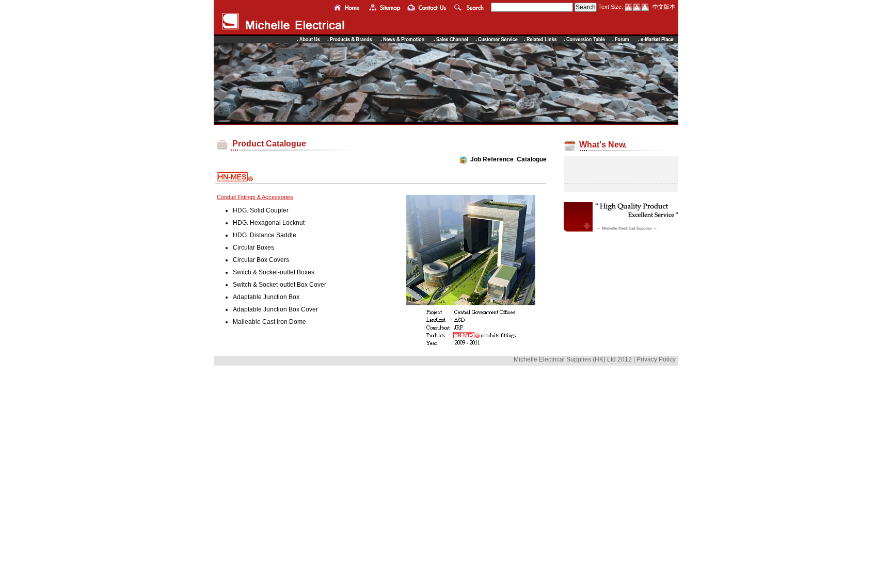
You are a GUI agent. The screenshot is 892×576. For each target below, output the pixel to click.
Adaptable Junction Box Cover (275, 309)
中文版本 (663, 7)
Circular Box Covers (261, 260)
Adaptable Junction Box (266, 297)
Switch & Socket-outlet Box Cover (279, 284)
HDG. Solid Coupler (261, 210)
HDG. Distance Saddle (264, 235)
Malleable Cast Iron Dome (269, 321)
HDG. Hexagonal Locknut (269, 222)
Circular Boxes (253, 247)
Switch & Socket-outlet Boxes (273, 272)
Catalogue (532, 159)
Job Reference (492, 159)
